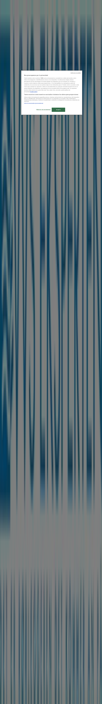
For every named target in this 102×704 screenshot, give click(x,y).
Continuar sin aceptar (76, 73)
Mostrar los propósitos (43, 109)
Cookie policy (33, 91)
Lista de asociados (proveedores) (33, 103)
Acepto (58, 109)
